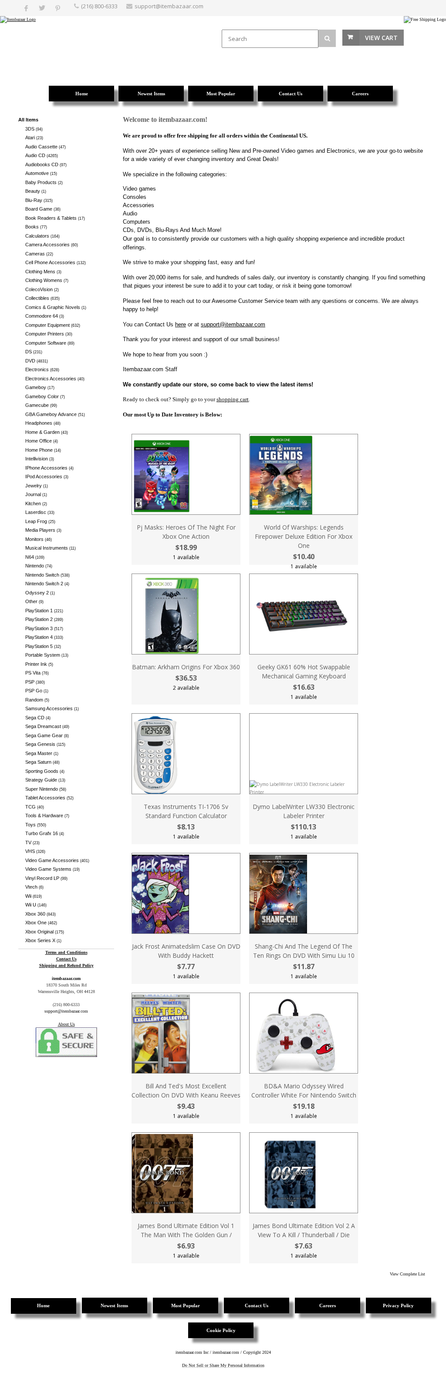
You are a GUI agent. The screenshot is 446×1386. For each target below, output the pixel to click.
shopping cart (232, 399)
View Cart (381, 38)
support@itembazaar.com (169, 6)
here (180, 324)
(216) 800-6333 (99, 6)
